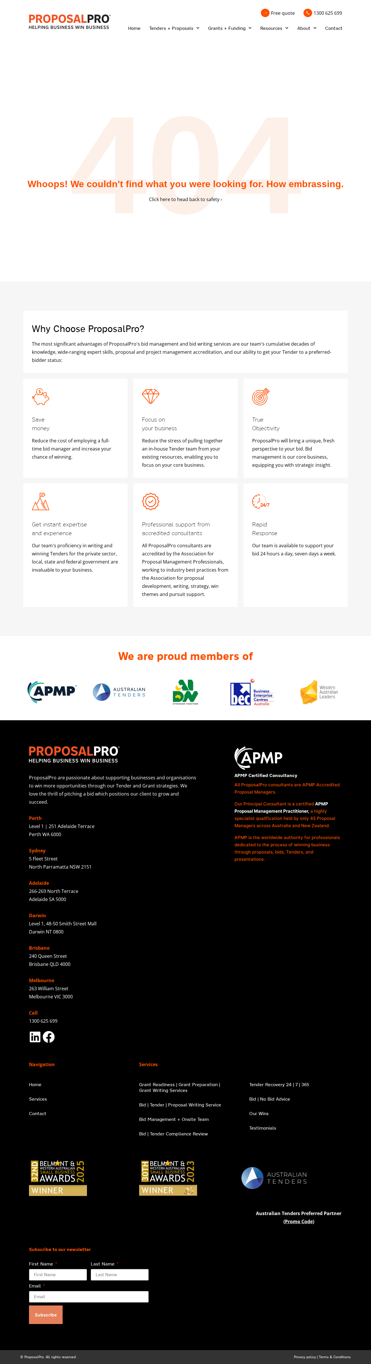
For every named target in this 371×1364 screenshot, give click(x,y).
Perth (35, 818)
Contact (334, 28)
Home (134, 28)
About (303, 28)
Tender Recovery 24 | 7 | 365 (279, 1084)
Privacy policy (305, 1357)
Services (38, 1099)
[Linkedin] (35, 1037)
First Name (41, 1264)
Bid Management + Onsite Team (174, 1119)
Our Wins (259, 1113)
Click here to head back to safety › (185, 199)
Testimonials (262, 1128)
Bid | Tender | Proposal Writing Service (180, 1105)
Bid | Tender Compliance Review (173, 1134)
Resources (271, 28)
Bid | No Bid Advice (269, 1099)
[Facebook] (49, 1037)
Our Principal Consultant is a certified (274, 804)
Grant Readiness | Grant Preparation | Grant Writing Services (179, 1087)
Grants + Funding (226, 28)
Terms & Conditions (335, 1357)
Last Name (103, 1264)
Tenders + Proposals (171, 28)
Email (35, 1286)
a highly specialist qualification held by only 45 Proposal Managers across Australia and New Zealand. (284, 818)
